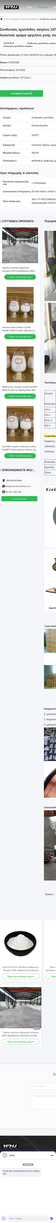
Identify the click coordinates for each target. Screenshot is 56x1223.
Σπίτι (29, 7)
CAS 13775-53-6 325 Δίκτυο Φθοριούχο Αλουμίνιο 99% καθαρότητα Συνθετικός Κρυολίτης (21, 969)
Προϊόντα (43, 7)
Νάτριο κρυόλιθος (29, 19)
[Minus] (52, 1155)
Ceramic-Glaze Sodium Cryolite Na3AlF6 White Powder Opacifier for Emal (18, 330)
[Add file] (4, 1218)
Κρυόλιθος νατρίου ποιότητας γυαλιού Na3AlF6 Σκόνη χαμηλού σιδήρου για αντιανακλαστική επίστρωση (19, 449)
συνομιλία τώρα (20, 93)
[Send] (52, 1218)
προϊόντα (14, 19)
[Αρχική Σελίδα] (11, 7)
